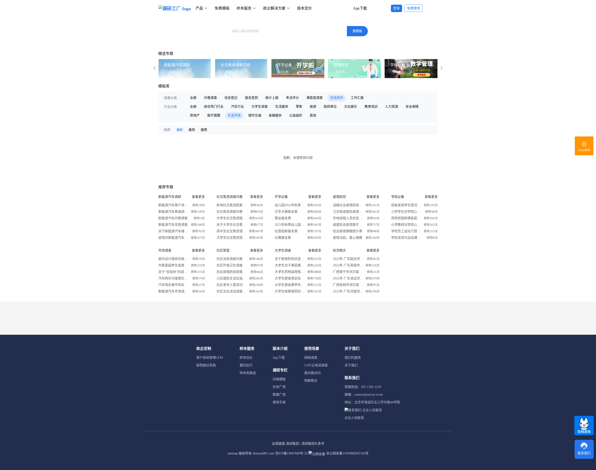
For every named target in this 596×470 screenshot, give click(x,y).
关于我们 (351, 365)
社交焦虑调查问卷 (230, 211)
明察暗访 (310, 380)
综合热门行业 (214, 106)
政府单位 (330, 106)
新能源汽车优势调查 (173, 224)
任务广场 (279, 387)
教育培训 (371, 106)
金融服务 (275, 115)
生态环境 (234, 115)
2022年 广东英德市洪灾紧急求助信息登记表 (348, 265)
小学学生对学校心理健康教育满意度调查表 (406, 211)
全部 (193, 97)
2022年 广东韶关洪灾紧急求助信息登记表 (348, 259)
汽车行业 (237, 106)
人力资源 (391, 106)
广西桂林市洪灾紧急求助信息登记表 (348, 285)
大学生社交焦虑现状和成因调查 (232, 237)
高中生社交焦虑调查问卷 (232, 231)
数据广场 (279, 394)
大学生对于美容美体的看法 (290, 265)
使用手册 (279, 402)
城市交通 (254, 115)
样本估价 (246, 357)
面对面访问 (312, 373)
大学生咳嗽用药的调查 (290, 291)
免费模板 (222, 8)
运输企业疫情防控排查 (348, 205)
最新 (179, 130)
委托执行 (246, 365)
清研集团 (292, 443)
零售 (299, 106)
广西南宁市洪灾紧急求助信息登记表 (348, 272)
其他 (313, 115)
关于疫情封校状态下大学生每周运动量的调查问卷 (290, 259)
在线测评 (336, 97)
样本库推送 (248, 373)
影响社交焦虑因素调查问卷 (232, 205)
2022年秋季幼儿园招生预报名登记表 (290, 224)
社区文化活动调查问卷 (232, 291)
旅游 (313, 106)
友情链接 (278, 443)
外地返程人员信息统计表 (348, 218)
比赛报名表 (283, 237)
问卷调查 (210, 97)
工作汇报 (357, 97)
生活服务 (281, 106)
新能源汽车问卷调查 (173, 218)
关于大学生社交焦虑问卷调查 (232, 224)
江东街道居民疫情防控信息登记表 (348, 211)
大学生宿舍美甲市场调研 (290, 285)
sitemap (233, 453)
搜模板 (357, 31)
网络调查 (310, 357)
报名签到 (251, 97)
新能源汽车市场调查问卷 (173, 291)
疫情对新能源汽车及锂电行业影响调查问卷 (173, 237)
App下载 (360, 8)
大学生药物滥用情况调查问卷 (290, 272)
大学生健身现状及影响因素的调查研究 (290, 278)
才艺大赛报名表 (286, 211)
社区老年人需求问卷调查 (232, 285)
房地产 (195, 115)
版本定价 (304, 8)
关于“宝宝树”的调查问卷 (173, 272)
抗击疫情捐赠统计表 (347, 231)
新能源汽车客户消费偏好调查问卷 (173, 205)
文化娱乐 (350, 106)
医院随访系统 (206, 365)
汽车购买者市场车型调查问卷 (173, 285)
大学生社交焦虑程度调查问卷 (232, 218)
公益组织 (295, 115)
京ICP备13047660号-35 (291, 453)
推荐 (204, 130)
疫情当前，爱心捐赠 (347, 237)
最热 (192, 130)
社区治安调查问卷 (230, 259)
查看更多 (198, 197)
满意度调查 (314, 97)
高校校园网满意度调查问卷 (406, 218)
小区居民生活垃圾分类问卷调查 (232, 278)
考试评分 (292, 97)
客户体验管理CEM (209, 357)
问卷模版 (279, 379)
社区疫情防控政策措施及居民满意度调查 (232, 272)
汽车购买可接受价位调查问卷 (173, 278)
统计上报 (271, 97)
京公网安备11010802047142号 (347, 453)
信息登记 (230, 97)
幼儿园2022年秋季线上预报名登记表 (290, 205)
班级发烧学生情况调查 (406, 205)
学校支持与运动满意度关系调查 (406, 237)
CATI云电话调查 (316, 365)
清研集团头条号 (312, 443)
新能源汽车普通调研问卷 (173, 211)
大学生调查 (259, 106)
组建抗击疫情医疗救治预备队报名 (348, 224)
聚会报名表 (283, 218)
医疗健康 (213, 115)
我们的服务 (353, 357)
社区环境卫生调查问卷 (232, 265)
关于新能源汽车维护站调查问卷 (173, 231)
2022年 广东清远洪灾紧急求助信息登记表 (348, 278)
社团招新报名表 (286, 231)
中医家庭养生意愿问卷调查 (173, 265)
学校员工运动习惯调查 (406, 231)
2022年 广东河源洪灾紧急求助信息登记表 (348, 291)
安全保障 (412, 106)
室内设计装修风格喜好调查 (173, 259)
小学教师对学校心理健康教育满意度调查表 (406, 224)
